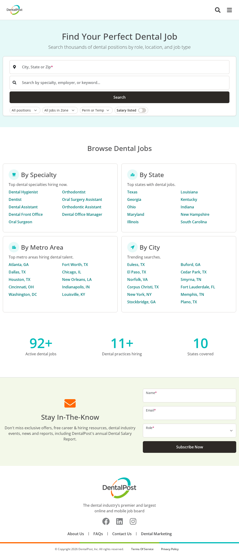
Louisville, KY (73, 294)
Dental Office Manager (82, 214)
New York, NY (139, 294)
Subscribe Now (189, 447)
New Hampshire (195, 214)
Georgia (134, 199)
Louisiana (189, 192)
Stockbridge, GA (141, 301)
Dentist (15, 199)
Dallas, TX (17, 272)
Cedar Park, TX (194, 272)
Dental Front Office (26, 214)
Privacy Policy (170, 549)
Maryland (135, 214)
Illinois (133, 221)
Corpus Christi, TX (143, 287)
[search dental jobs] (218, 10)
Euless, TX (136, 264)
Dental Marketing (156, 533)
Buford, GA (190, 264)
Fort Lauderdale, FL (198, 287)
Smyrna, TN (191, 279)
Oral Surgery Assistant (82, 199)
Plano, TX (189, 301)
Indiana (187, 206)
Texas (132, 192)
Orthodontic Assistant (81, 206)
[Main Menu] (228, 10)
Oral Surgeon (20, 221)
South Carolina (194, 221)
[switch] (131, 110)
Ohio (131, 206)
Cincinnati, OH (21, 287)
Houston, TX (19, 279)
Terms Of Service (142, 549)
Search (119, 97)
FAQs (98, 533)
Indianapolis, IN (76, 287)
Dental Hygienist (23, 192)
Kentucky (189, 199)
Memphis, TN (192, 294)
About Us (75, 533)
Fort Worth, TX (75, 264)
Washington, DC (23, 294)
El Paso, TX (136, 272)
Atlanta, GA (19, 264)
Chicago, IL (71, 272)
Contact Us (122, 533)
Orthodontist (73, 192)
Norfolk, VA (137, 279)
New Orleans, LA (77, 279)
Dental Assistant (23, 206)
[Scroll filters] (228, 110)
